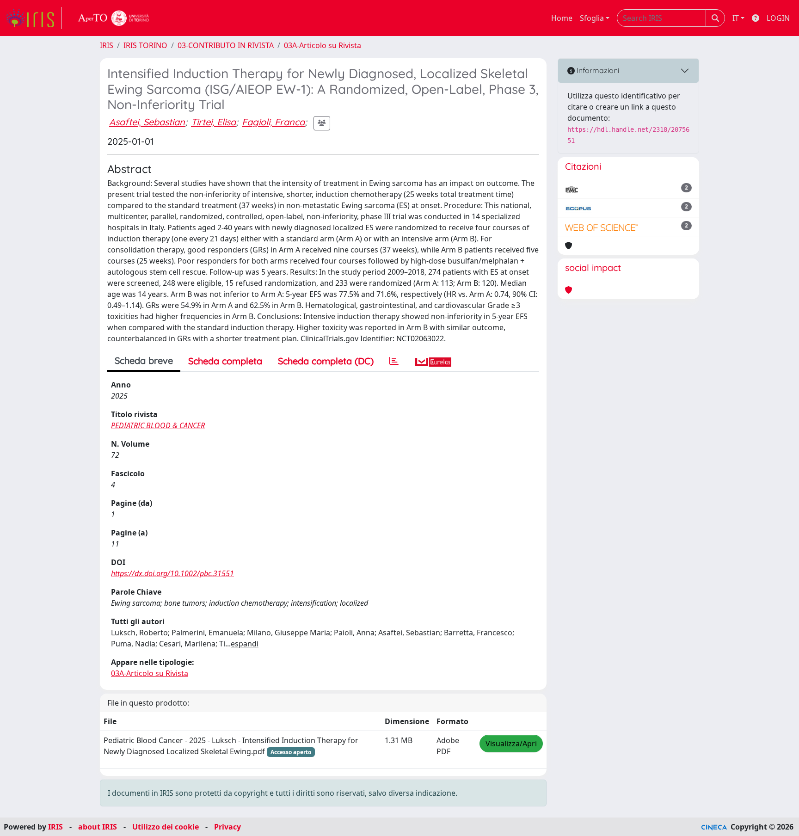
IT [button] (735, 18)
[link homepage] (34, 18)
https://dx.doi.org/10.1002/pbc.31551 (172, 573)
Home (561, 18)
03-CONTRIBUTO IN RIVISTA (226, 45)
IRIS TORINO (145, 45)
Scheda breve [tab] (144, 360)
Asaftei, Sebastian (147, 122)
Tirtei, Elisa (213, 122)
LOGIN (778, 18)
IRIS (106, 45)
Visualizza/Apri (511, 743)
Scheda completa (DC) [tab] (326, 361)
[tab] (393, 361)
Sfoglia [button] (592, 18)
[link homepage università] (113, 18)
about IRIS (97, 827)
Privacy (227, 827)
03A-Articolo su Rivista (322, 45)
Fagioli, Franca (273, 122)
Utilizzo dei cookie (165, 827)
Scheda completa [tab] (225, 361)
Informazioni (597, 70)
